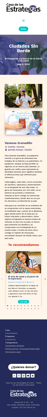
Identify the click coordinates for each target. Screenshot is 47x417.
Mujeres (11, 282)
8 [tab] (31, 305)
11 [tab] (7, 308)
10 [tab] (38, 305)
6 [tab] (24, 305)
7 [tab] (28, 305)
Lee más (23, 302)
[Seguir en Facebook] (19, 375)
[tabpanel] (23, 279)
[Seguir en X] (14, 375)
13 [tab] (14, 308)
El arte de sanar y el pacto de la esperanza (23, 277)
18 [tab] (31, 308)
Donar (23, 29)
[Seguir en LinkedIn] (32, 375)
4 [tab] (17, 305)
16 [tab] (24, 308)
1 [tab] (7, 305)
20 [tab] (38, 308)
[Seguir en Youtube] (28, 375)
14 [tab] (17, 308)
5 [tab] (21, 305)
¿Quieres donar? (23, 367)
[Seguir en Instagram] (23, 375)
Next (45, 279)
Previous (2, 279)
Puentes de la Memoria (24, 282)
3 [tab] (14, 305)
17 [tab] (28, 308)
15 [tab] (21, 308)
